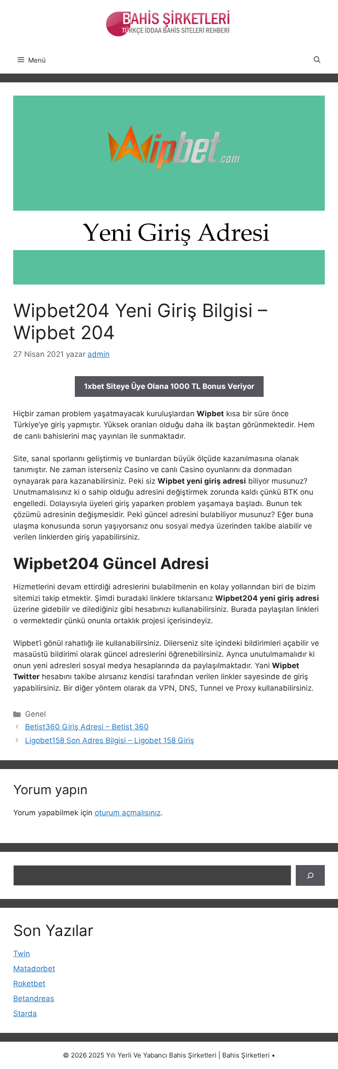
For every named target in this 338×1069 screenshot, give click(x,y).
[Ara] (310, 875)
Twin (21, 953)
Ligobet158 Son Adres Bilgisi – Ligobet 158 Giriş (109, 740)
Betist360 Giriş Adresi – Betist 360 (87, 726)
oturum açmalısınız (128, 812)
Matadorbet (34, 968)
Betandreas (33, 998)
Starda (25, 1013)
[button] (317, 60)
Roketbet (29, 983)
